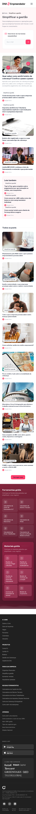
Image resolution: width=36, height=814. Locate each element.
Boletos (4, 654)
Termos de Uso (14, 809)
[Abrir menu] (31, 4)
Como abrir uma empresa (9, 716)
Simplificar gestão (8, 673)
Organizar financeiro (8, 670)
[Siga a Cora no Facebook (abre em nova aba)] (4, 804)
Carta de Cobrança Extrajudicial (12, 701)
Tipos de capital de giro (9, 724)
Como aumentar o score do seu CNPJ (13, 718)
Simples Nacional (7, 730)
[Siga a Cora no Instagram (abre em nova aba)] (10, 804)
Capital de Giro (7, 660)
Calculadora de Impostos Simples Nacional (15, 698)
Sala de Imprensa (7, 626)
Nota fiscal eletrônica (8, 727)
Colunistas (5, 635)
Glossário (5, 639)
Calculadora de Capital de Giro (12, 689)
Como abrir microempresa (10, 704)
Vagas (4, 629)
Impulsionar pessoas (8, 679)
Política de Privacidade (5, 809)
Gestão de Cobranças (9, 657)
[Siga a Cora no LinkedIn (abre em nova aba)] (15, 804)
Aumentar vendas (7, 676)
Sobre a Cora (6, 623)
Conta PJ (5, 648)
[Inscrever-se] (28, 42)
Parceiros (5, 632)
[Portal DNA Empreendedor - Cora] (13, 3)
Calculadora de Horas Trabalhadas (13, 695)
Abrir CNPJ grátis (7, 721)
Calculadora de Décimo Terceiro (12, 692)
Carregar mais (18, 477)
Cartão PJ (5, 651)
